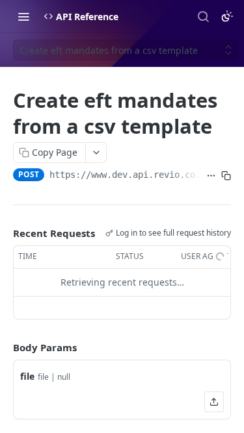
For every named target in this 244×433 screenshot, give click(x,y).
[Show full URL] (211, 176)
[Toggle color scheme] (227, 16)
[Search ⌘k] (203, 16)
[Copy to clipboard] (226, 176)
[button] (214, 401)
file (27, 376)
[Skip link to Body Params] (4, 347)
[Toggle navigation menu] (23, 16)
